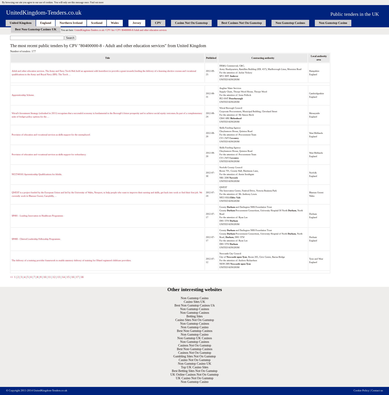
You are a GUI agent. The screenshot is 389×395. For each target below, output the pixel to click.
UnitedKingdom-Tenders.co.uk (43, 12)
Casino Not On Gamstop (191, 22)
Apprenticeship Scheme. (23, 95)
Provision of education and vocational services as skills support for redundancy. (49, 154)
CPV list (110, 30)
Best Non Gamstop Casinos (194, 331)
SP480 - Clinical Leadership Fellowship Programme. (36, 239)
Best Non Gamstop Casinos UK (36, 29)
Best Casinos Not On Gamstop (241, 22)
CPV (158, 22)
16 (72, 277)
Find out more (97, 2)
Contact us (377, 390)
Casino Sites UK (194, 301)
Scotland (96, 22)
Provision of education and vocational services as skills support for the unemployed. (51, 134)
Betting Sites (194, 316)
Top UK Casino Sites (194, 367)
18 (82, 277)
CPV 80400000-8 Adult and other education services (141, 30)
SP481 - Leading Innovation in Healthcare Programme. (38, 215)
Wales (115, 22)
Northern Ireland (71, 22)
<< (11, 277)
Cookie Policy (361, 390)
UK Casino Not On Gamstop (194, 378)
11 (49, 277)
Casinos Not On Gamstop (194, 345)
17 (77, 277)
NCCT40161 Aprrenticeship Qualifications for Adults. (37, 174)
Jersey (137, 22)
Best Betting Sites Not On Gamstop (194, 371)
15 (68, 277)
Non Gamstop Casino (333, 22)
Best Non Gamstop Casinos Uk (194, 305)
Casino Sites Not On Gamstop (194, 320)
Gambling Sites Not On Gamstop (194, 356)
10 (44, 277)
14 (63, 277)
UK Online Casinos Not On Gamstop (194, 374)
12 (54, 277)
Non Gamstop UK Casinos (194, 338)
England (45, 22)
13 (58, 277)
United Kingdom (21, 22)
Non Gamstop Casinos (290, 22)
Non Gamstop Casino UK (194, 363)
